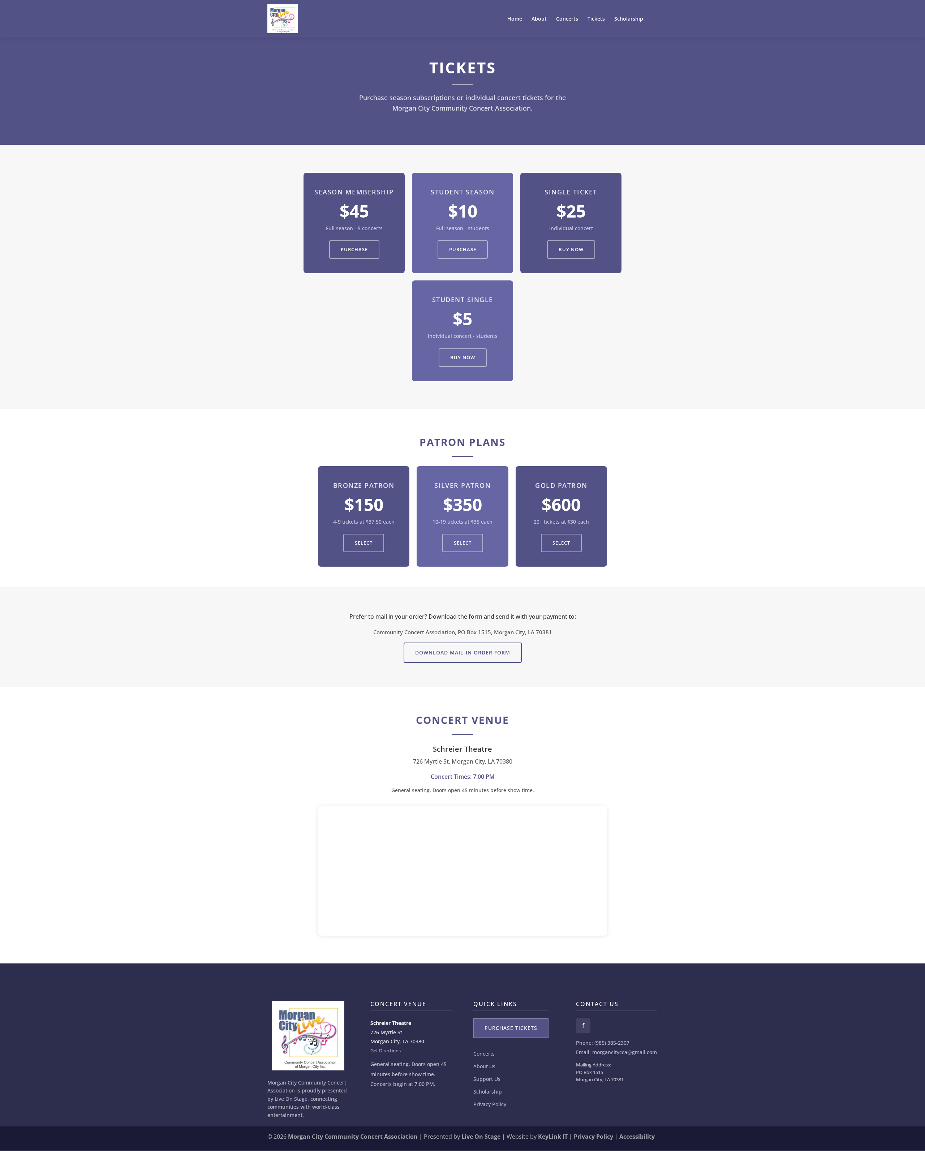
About (539, 19)
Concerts (567, 19)
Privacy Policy (489, 1104)
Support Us (486, 1078)
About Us (484, 1066)
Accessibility (637, 1137)
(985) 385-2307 (611, 1042)
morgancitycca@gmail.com (624, 1052)
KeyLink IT (553, 1137)
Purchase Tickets (511, 1028)
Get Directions (385, 1050)
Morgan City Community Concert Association (353, 1137)
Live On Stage (291, 1098)
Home (514, 19)
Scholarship (628, 19)
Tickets (596, 19)
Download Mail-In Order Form (462, 652)
